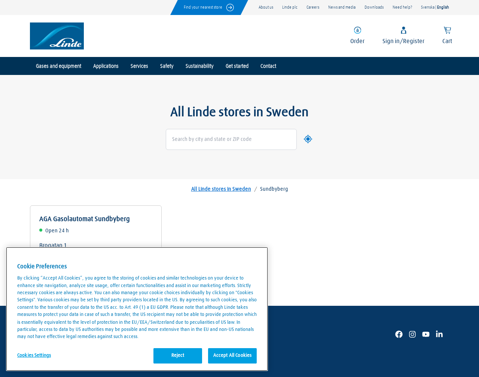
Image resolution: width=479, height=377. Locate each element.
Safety (167, 66)
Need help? (402, 7)
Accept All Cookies (232, 355)
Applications (106, 66)
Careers (312, 7)
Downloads (374, 7)
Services (139, 66)
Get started (237, 66)
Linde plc (290, 7)
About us (266, 7)
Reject (177, 355)
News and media (342, 7)
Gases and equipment (58, 66)
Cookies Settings (34, 355)
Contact (268, 66)
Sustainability (200, 66)
